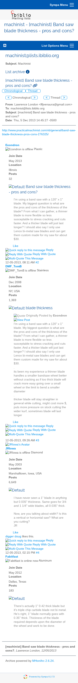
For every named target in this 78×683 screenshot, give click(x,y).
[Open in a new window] (28, 72)
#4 (37, 552)
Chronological (13, 91)
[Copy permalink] (35, 85)
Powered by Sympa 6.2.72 (42, 676)
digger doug (13, 536)
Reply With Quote (44, 254)
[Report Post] (46, 258)
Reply (49, 249)
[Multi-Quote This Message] (24, 258)
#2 (37, 262)
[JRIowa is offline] (17, 444)
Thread (33, 91)
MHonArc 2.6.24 (43, 660)
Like (15, 246)
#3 (37, 440)
